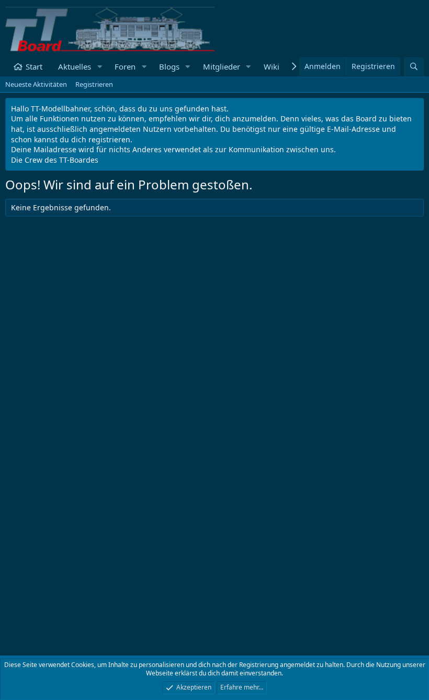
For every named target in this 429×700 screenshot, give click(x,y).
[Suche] (414, 66)
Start (34, 66)
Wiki (271, 66)
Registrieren (94, 84)
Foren (125, 66)
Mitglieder (221, 66)
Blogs (169, 66)
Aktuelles (74, 66)
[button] (99, 66)
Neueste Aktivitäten (36, 84)
